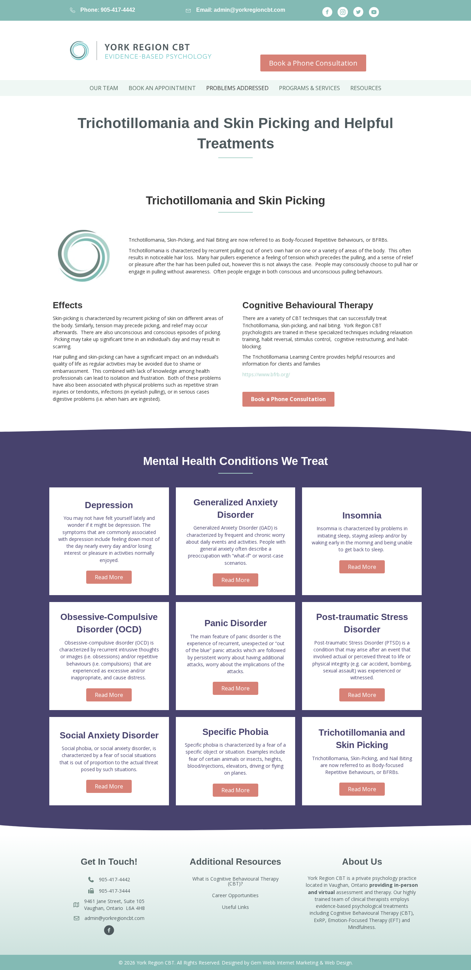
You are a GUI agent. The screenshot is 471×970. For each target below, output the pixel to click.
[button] (327, 12)
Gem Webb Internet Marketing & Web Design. (302, 962)
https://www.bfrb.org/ (266, 374)
